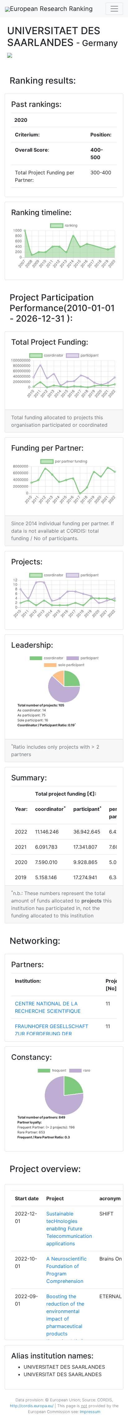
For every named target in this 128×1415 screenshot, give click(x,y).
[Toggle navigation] (114, 8)
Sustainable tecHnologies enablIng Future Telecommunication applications (69, 1229)
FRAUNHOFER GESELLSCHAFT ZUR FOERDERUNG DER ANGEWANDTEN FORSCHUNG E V (56, 1033)
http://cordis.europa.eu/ (31, 1406)
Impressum (89, 1411)
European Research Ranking (51, 8)
